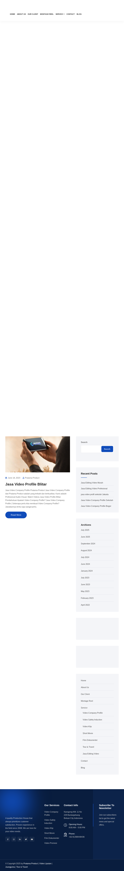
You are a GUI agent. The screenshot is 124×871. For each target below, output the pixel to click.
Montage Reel (47, 14)
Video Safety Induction (92, 720)
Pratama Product (30, 863)
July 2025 (85, 530)
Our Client (33, 14)
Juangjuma (10, 867)
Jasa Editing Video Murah (92, 483)
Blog (79, 14)
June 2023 (85, 584)
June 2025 (85, 537)
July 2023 (85, 578)
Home (12, 14)
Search (84, 442)
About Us (21, 14)
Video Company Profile (93, 713)
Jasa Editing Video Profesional (94, 489)
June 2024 (85, 564)
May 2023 (85, 591)
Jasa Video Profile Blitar (26, 484)
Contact (70, 14)
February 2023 (87, 598)
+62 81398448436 (77, 837)
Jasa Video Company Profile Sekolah (97, 500)
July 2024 (85, 557)
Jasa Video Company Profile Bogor (96, 506)
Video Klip (87, 726)
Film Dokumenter (90, 740)
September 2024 (88, 544)
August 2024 (86, 550)
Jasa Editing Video (91, 754)
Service (59, 14)
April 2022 (85, 605)
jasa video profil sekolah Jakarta (94, 494)
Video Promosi (50, 843)
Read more (16, 515)
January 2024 (87, 571)
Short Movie (88, 733)
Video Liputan (45, 863)
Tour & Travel (88, 747)
